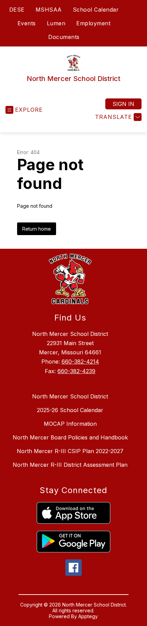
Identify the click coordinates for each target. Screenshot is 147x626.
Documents (64, 36)
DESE (17, 9)
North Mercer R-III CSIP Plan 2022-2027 (70, 451)
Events (26, 23)
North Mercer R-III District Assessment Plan (70, 464)
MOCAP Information (70, 423)
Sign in (123, 103)
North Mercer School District (70, 396)
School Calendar (96, 9)
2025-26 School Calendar (70, 410)
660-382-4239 (76, 371)
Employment (93, 23)
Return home (36, 229)
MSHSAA (49, 9)
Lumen (56, 23)
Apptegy (88, 616)
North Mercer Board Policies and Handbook (70, 437)
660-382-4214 (80, 361)
